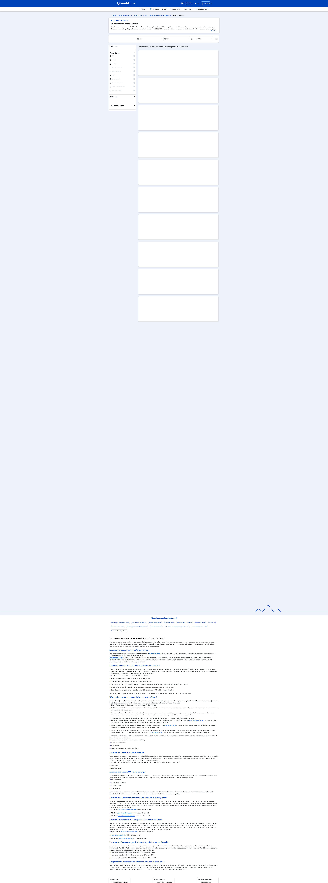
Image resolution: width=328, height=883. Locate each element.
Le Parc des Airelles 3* (125, 838)
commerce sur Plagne (200, 622)
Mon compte (207, 3)
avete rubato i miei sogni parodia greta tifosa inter (177, 626)
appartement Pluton (169, 622)
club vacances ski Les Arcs (117, 626)
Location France (124, 15)
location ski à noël (170, 725)
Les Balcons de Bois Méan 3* (127, 809)
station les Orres (154, 654)
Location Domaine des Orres (159, 15)
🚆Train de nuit (154, 9)
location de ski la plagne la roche (119, 630)
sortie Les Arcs (212, 622)
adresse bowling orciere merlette (199, 626)
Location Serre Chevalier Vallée (120, 882)
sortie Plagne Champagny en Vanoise (120, 622)
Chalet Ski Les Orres (206, 882)
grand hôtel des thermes (156, 626)
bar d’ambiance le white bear (139, 622)
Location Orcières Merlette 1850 (165, 882)
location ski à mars (156, 732)
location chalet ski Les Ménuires (184, 622)
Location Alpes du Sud (140, 15)
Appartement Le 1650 (118, 835)
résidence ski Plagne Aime (155, 622)
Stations (164, 9)
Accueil (114, 15)
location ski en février (196, 720)
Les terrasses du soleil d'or (128, 832)
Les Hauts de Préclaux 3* (126, 813)
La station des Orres (116, 658)
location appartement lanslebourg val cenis (137, 626)
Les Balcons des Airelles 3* (126, 816)
